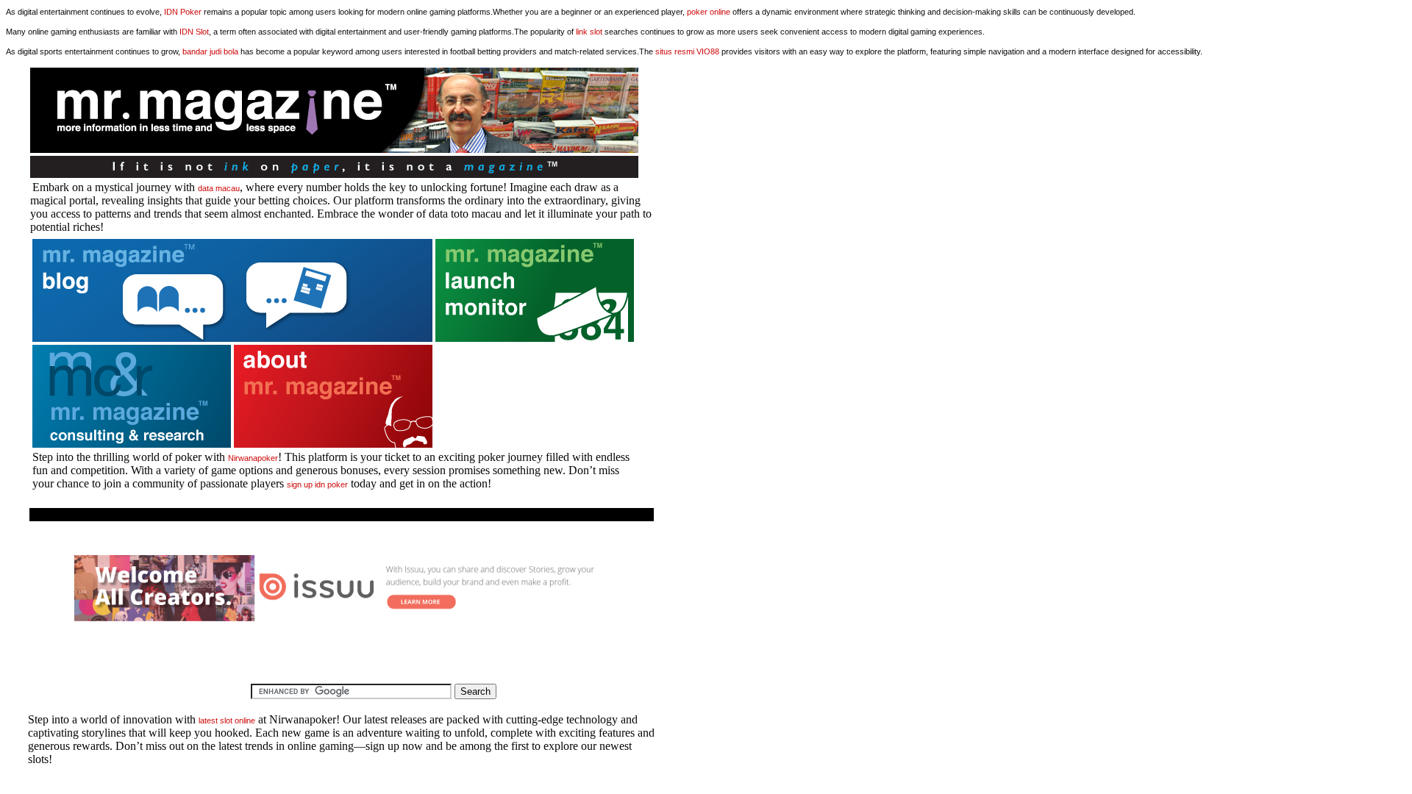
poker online (708, 11)
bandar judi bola (210, 51)
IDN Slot (194, 31)
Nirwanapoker (253, 458)
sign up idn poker (317, 484)
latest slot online (227, 720)
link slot (589, 31)
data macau (219, 188)
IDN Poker (183, 11)
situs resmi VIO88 (687, 51)
